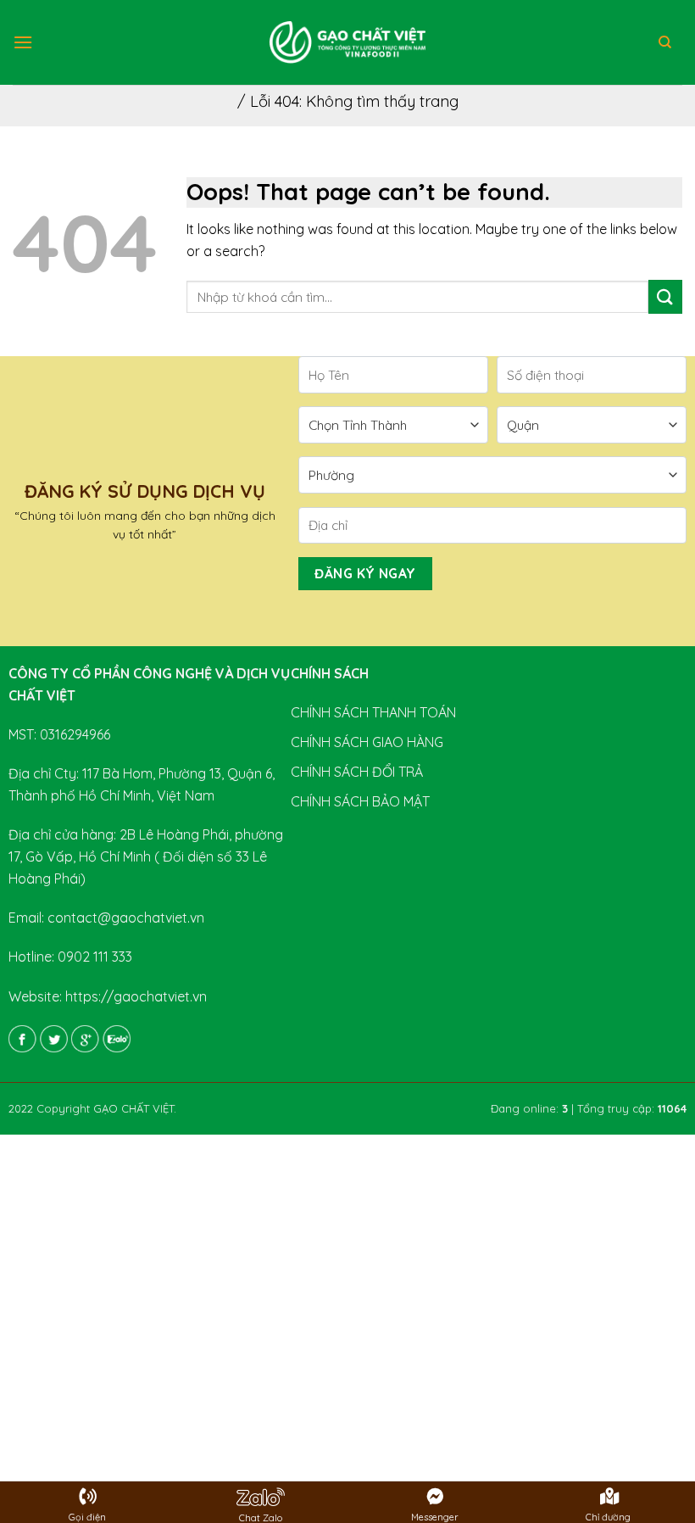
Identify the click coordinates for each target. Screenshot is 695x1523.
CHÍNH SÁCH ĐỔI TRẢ (357, 771)
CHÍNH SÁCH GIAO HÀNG (367, 742)
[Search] (665, 42)
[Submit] (665, 296)
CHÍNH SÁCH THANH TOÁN (373, 712)
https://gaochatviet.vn (136, 996)
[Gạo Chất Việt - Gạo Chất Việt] (347, 42)
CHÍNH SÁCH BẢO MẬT (360, 801)
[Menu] (23, 42)
